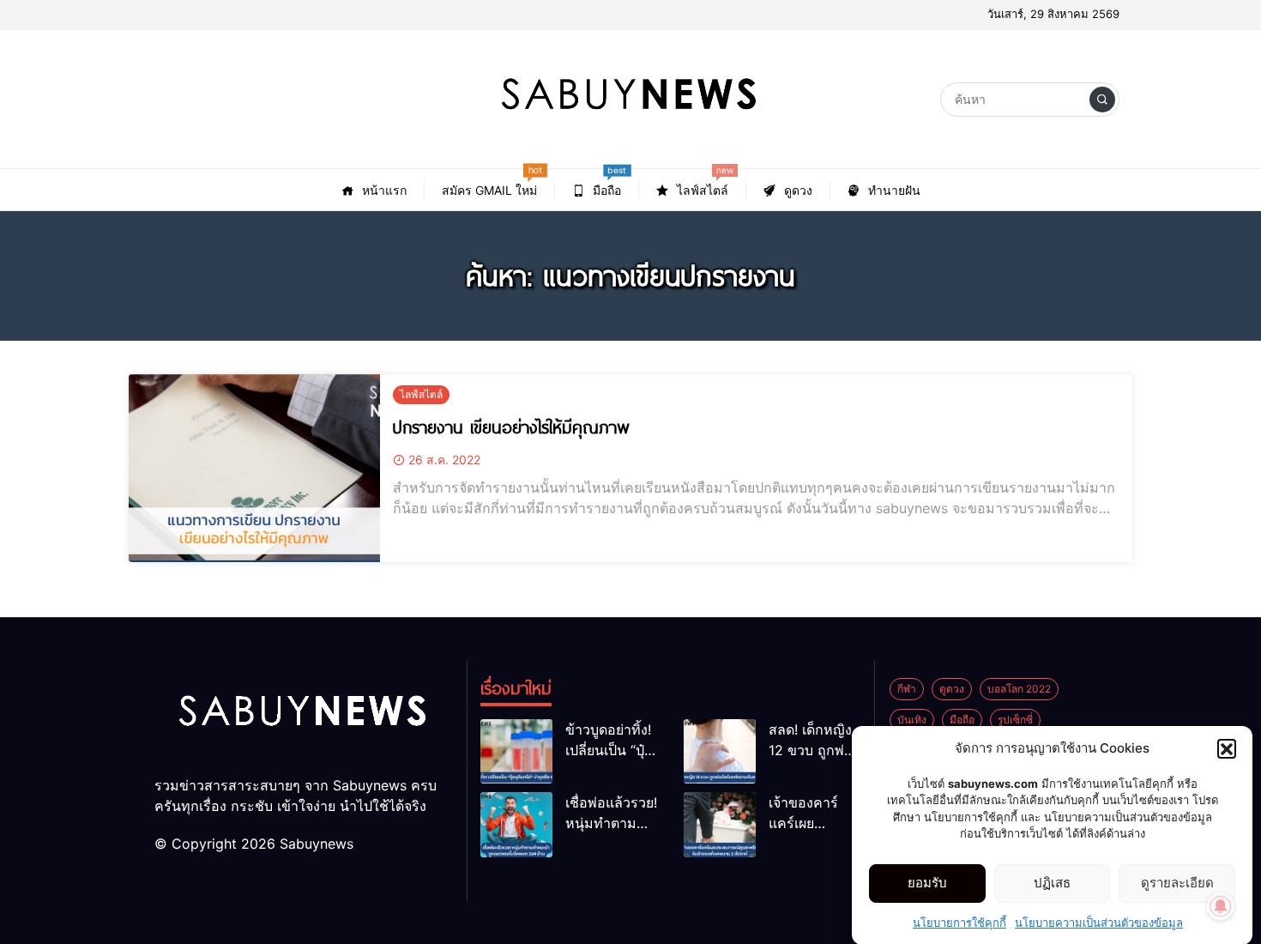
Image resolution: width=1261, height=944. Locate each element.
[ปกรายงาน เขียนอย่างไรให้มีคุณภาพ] (254, 468)
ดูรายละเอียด (1177, 882)
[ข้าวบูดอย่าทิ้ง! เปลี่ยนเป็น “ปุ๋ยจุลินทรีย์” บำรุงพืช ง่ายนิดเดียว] (516, 751)
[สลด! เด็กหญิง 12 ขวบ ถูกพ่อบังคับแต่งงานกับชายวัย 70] (720, 751)
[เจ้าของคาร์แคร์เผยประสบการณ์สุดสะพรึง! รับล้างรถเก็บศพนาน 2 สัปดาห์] (720, 824)
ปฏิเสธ (1052, 882)
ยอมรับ (927, 882)
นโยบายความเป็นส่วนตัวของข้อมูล (1099, 922)
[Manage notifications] (1220, 906)
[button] (1226, 748)
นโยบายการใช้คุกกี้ (959, 922)
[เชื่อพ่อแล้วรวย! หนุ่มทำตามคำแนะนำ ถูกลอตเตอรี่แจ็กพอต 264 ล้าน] (516, 824)
